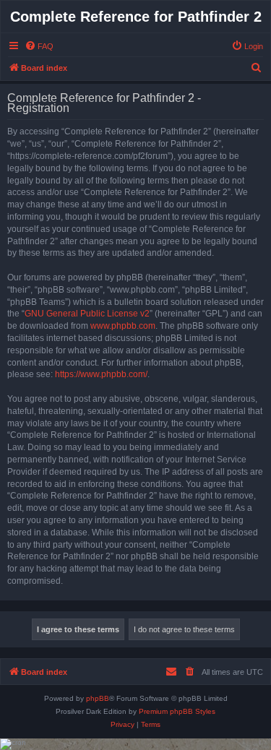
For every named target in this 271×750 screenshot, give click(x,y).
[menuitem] (39, 46)
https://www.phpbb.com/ (101, 374)
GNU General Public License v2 (87, 314)
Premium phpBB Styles (177, 711)
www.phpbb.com (122, 326)
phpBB (97, 698)
